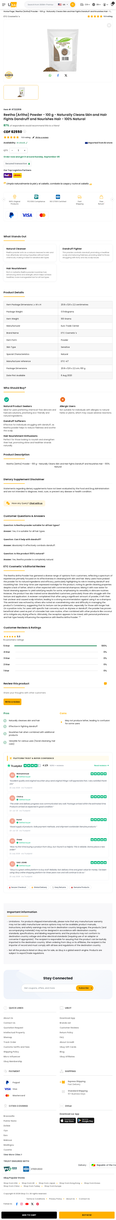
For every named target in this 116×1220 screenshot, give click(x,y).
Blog (62, 1051)
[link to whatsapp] (50, 75)
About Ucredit (67, 1042)
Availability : (10, 142)
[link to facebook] (58, 75)
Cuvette (8, 1149)
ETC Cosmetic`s (12, 16)
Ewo (6, 1135)
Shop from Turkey (32, 1186)
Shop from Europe (52, 1186)
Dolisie (7, 1125)
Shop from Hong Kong (69, 1183)
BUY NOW (87, 1215)
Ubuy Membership (13, 1061)
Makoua (8, 1140)
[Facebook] (17, 1204)
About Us (8, 1018)
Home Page (9, 11)
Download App (67, 1018)
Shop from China (11, 1186)
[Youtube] (27, 1204)
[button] (85, 4)
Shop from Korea (92, 1183)
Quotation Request (13, 1027)
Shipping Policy (11, 1051)
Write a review (12, 701)
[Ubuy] (12, 4)
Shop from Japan (47, 1183)
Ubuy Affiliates (67, 1056)
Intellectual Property (14, 1032)
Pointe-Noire (10, 1120)
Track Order (10, 1042)
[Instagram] (21, 1204)
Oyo (6, 1130)
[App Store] (68, 1121)
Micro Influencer (12, 1056)
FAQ (62, 1037)
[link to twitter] (66, 75)
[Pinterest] (37, 1204)
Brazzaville (9, 1116)
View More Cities (12, 1154)
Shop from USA (11, 1183)
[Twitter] (32, 1204)
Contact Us (9, 1022)
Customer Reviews (69, 1027)
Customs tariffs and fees (17, 1047)
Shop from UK (28, 1183)
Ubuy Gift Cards (68, 1047)
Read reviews (100, 765)
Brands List (65, 1022)
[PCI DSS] (10, 1169)
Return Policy (66, 1032)
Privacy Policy (55, 1198)
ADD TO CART (29, 1215)
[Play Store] (85, 1121)
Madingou (9, 1145)
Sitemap (8, 1037)
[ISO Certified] (31, 1168)
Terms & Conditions (35, 1198)
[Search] (72, 4)
